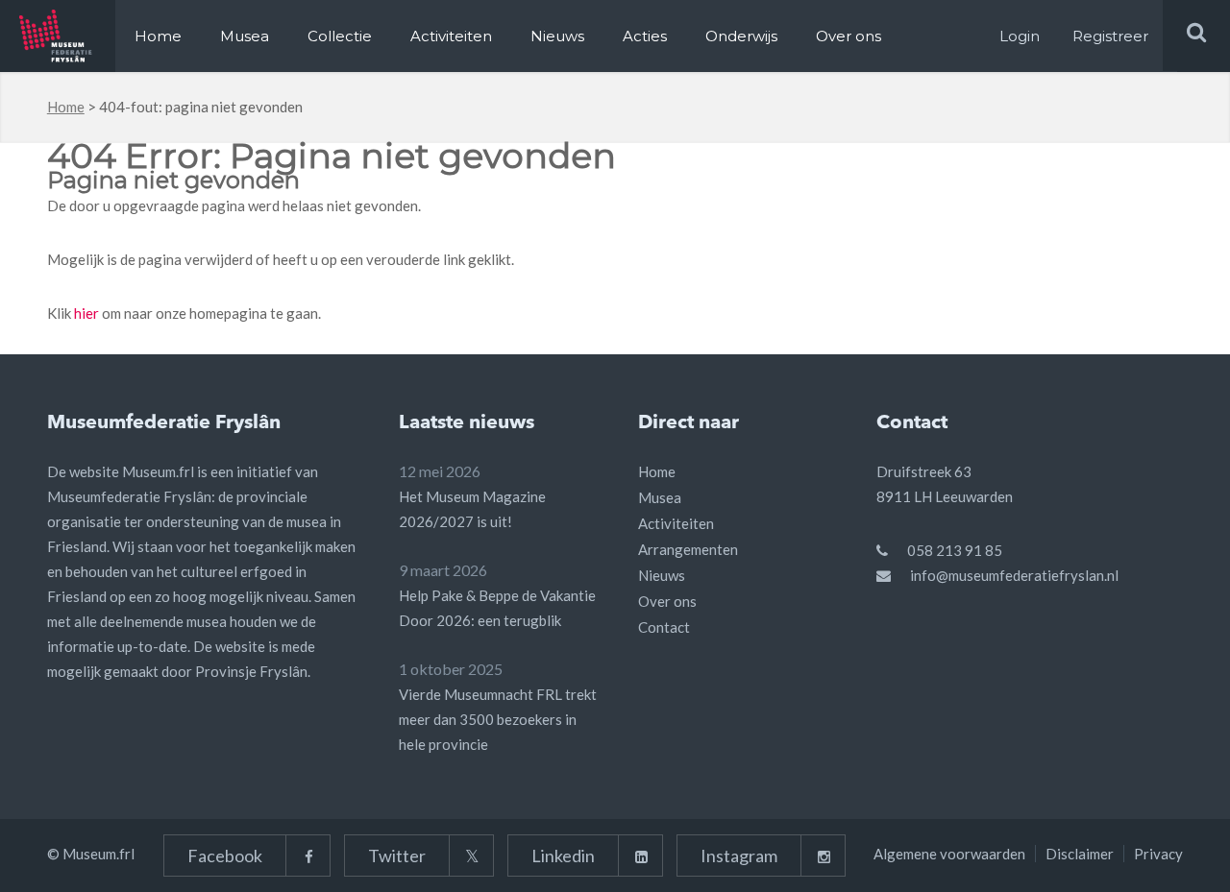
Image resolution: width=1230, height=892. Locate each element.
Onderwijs (741, 36)
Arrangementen (688, 549)
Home (158, 36)
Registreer (1110, 36)
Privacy (1158, 853)
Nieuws (557, 36)
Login (1019, 36)
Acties (645, 36)
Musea (244, 36)
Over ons (848, 36)
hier (86, 313)
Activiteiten (451, 36)
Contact (664, 627)
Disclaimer (1080, 853)
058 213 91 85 (954, 550)
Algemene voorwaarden (949, 853)
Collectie (340, 36)
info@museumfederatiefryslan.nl (1014, 575)
